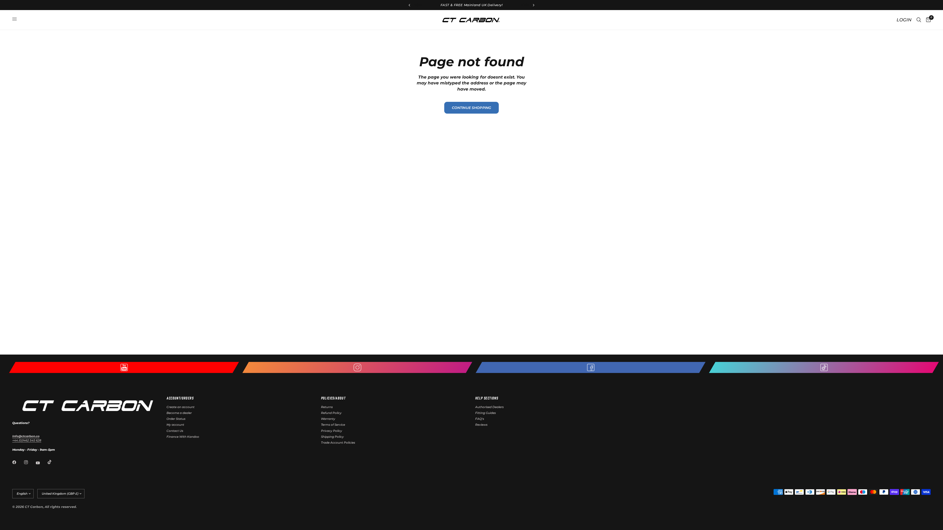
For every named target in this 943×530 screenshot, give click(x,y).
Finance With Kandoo (182, 436)
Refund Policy (331, 413)
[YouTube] (41, 462)
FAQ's (479, 419)
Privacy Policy (331, 431)
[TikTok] (53, 462)
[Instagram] (29, 462)
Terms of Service (333, 424)
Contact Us (174, 431)
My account (175, 424)
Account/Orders (180, 398)
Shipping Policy (332, 436)
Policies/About (333, 398)
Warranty (328, 419)
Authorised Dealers (489, 407)
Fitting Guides (485, 413)
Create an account (180, 407)
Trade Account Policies (338, 442)
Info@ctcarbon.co (26, 436)
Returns (327, 407)
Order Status (175, 419)
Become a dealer (179, 413)
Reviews (481, 424)
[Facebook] (17, 462)
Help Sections (486, 398)
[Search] (919, 20)
